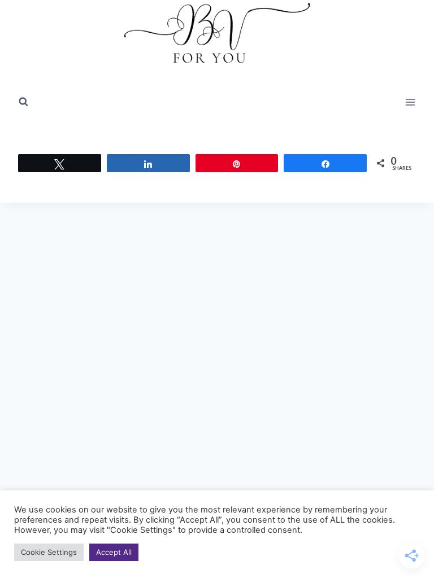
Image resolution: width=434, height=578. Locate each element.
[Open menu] (410, 102)
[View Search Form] (23, 102)
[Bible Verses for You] (217, 40)
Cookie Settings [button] (49, 552)
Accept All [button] (114, 552)
